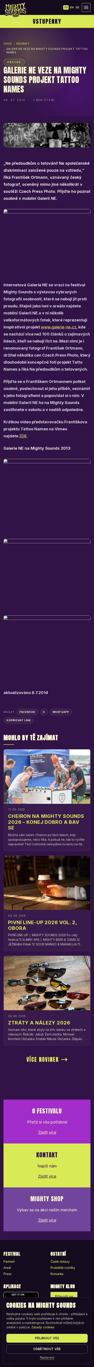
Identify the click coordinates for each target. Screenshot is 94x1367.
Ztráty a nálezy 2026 (39, 1023)
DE (77, 7)
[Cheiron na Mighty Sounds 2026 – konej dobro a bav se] (47, 776)
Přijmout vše (47, 1338)
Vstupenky (47, 21)
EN (71, 7)
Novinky (22, 43)
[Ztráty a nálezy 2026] (47, 983)
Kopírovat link (18, 720)
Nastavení (47, 1357)
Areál (7, 1268)
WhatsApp (60, 712)
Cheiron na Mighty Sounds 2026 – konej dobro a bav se (46, 822)
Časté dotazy (60, 1261)
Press (7, 1274)
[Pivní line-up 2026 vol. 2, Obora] (47, 883)
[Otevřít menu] (86, 7)
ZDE (23, 436)
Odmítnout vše (47, 1349)
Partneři (9, 1261)
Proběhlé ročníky (62, 1268)
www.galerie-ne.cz (58, 327)
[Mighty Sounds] (15, 10)
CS (66, 7)
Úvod (7, 43)
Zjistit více (47, 1132)
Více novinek (42, 1059)
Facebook (27, 712)
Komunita (56, 1274)
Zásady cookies (42, 1327)
